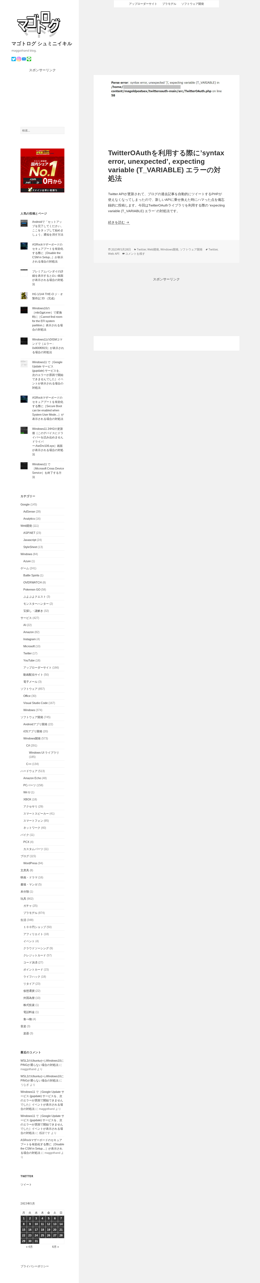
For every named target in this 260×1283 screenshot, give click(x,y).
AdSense (29, 511)
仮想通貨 (29, 990)
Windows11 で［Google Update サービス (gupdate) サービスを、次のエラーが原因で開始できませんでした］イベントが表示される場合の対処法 (47, 375)
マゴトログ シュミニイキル (41, 43)
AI (24, 625)
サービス (26, 617)
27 (54, 1235)
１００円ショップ (34, 927)
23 (29, 1235)
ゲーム (25, 568)
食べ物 (27, 1019)
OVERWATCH (32, 582)
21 (61, 1229)
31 (36, 1241)
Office (27, 695)
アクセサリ (30, 806)
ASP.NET (29, 532)
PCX (26, 841)
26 (48, 1235)
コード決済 (30, 962)
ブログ (25, 856)
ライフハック (31, 976)
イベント (29, 941)
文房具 (25, 870)
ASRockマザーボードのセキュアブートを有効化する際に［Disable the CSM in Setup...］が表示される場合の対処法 (47, 253)
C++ (28, 763)
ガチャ (27, 905)
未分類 (25, 891)
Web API (113, 254)
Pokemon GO (31, 589)
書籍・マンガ (29, 884)
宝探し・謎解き (33, 610)
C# (28, 745)
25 (42, 1235)
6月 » (55, 1246)
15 (23, 1229)
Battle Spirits (31, 575)
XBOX (27, 799)
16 (29, 1229)
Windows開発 (32, 738)
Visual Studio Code (35, 703)
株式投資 (29, 1005)
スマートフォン (33, 820)
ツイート (26, 1184)
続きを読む (119, 222)
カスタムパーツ (33, 849)
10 (36, 1224)
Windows (26, 554)
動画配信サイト (33, 674)
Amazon (28, 632)
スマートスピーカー (36, 813)
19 (48, 1229)
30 (29, 1241)
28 (61, 1235)
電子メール (30, 681)
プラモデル (30, 912)
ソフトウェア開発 (32, 717)
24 (36, 1235)
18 (42, 1229)
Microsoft (29, 646)
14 (61, 1224)
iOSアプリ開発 (32, 731)
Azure (27, 561)
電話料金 (29, 1012)
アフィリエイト (33, 934)
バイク (25, 834)
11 (42, 1224)
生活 (23, 919)
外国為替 (29, 997)
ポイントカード (33, 969)
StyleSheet (30, 547)
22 (23, 1235)
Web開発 (26, 525)
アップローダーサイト (37, 667)
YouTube (29, 660)
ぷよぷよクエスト (34, 596)
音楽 (23, 1026)
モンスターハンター (36, 603)
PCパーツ (29, 785)
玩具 (23, 898)
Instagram (29, 639)
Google (25, 504)
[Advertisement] (42, 100)
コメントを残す (135, 254)
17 (36, 1229)
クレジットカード (34, 955)
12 (48, 1224)
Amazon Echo (32, 778)
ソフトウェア (29, 688)
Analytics (29, 518)
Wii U (26, 792)
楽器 (26, 1033)
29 (23, 1241)
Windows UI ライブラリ (44, 752)
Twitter (27, 653)
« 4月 (29, 1246)
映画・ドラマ (29, 877)
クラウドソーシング (36, 948)
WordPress (30, 863)
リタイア (29, 983)
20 (54, 1229)
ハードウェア (29, 771)
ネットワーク (31, 827)
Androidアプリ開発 (35, 724)
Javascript (29, 539)
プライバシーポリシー (35, 1266)
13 (54, 1224)
